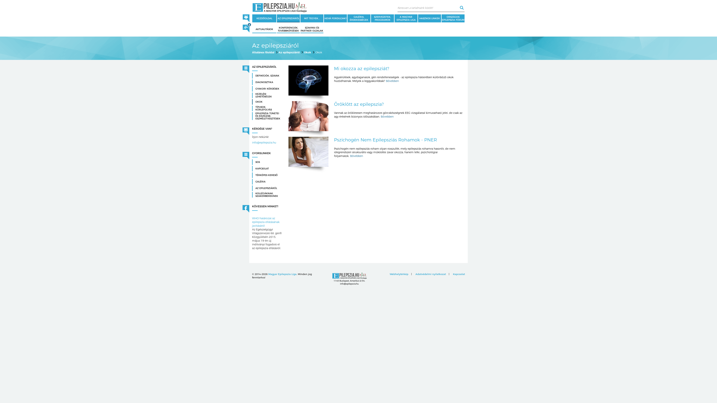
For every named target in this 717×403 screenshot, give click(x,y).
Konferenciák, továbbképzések (288, 29)
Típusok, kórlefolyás (263, 108)
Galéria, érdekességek (359, 18)
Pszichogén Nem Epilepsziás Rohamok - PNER (385, 140)
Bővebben (392, 81)
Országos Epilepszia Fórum (453, 18)
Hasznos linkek (429, 18)
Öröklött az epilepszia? (359, 104)
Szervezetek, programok (382, 18)
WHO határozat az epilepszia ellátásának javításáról (266, 222)
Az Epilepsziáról (266, 188)
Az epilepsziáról (288, 18)
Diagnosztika (264, 82)
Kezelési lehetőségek (263, 95)
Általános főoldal (263, 52)
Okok (307, 52)
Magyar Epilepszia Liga (282, 274)
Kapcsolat (262, 168)
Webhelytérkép (399, 274)
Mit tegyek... (312, 18)
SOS (257, 162)
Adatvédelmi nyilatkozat (430, 274)
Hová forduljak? (336, 18)
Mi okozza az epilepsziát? (361, 68)
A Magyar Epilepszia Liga (406, 18)
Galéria (260, 181)
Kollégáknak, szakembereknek (266, 194)
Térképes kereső (266, 175)
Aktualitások (264, 29)
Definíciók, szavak (267, 75)
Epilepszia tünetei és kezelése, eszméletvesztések (267, 116)
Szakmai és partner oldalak (312, 29)
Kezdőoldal (264, 18)
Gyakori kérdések (267, 89)
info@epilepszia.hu (264, 142)
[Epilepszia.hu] (279, 6)
